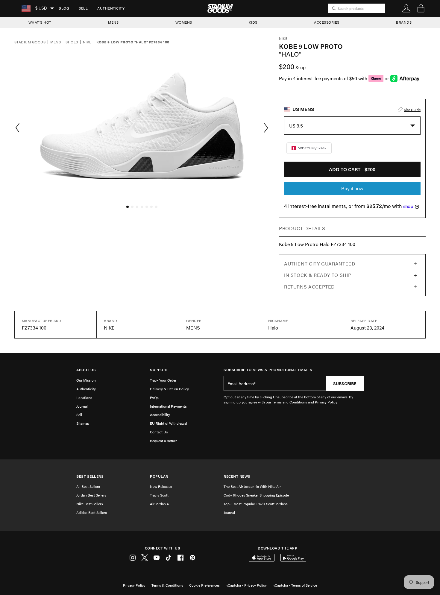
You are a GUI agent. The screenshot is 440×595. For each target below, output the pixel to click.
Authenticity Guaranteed (320, 263)
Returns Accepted (309, 286)
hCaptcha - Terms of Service (295, 585)
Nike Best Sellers (89, 503)
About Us (86, 369)
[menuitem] (64, 8)
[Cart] (421, 8)
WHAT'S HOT (39, 22)
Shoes (72, 42)
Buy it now (352, 188)
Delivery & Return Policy (169, 388)
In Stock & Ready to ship (317, 274)
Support (159, 369)
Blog (64, 8)
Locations (84, 397)
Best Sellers (90, 476)
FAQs (154, 397)
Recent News (237, 476)
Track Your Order (163, 380)
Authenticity (111, 8)
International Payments (168, 406)
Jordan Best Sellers (91, 495)
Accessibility (160, 414)
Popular (159, 476)
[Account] (406, 8)
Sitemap (82, 423)
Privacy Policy (134, 585)
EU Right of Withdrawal (168, 423)
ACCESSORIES (326, 22)
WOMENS (183, 22)
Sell (83, 8)
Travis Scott (159, 495)
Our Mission (86, 380)
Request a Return (163, 440)
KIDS (253, 22)
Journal (82, 406)
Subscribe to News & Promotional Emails (268, 369)
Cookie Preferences (204, 585)
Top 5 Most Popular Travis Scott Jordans (256, 503)
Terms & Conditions (167, 585)
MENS (113, 22)
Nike (87, 42)
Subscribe (344, 383)
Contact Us (159, 432)
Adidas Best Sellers (91, 512)
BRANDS (404, 22)
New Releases (161, 486)
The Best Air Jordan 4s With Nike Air (252, 486)
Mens (55, 42)
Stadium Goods (29, 42)
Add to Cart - (352, 169)
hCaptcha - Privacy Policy (246, 585)
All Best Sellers (88, 486)
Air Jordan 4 (159, 503)
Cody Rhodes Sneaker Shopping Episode (256, 495)
